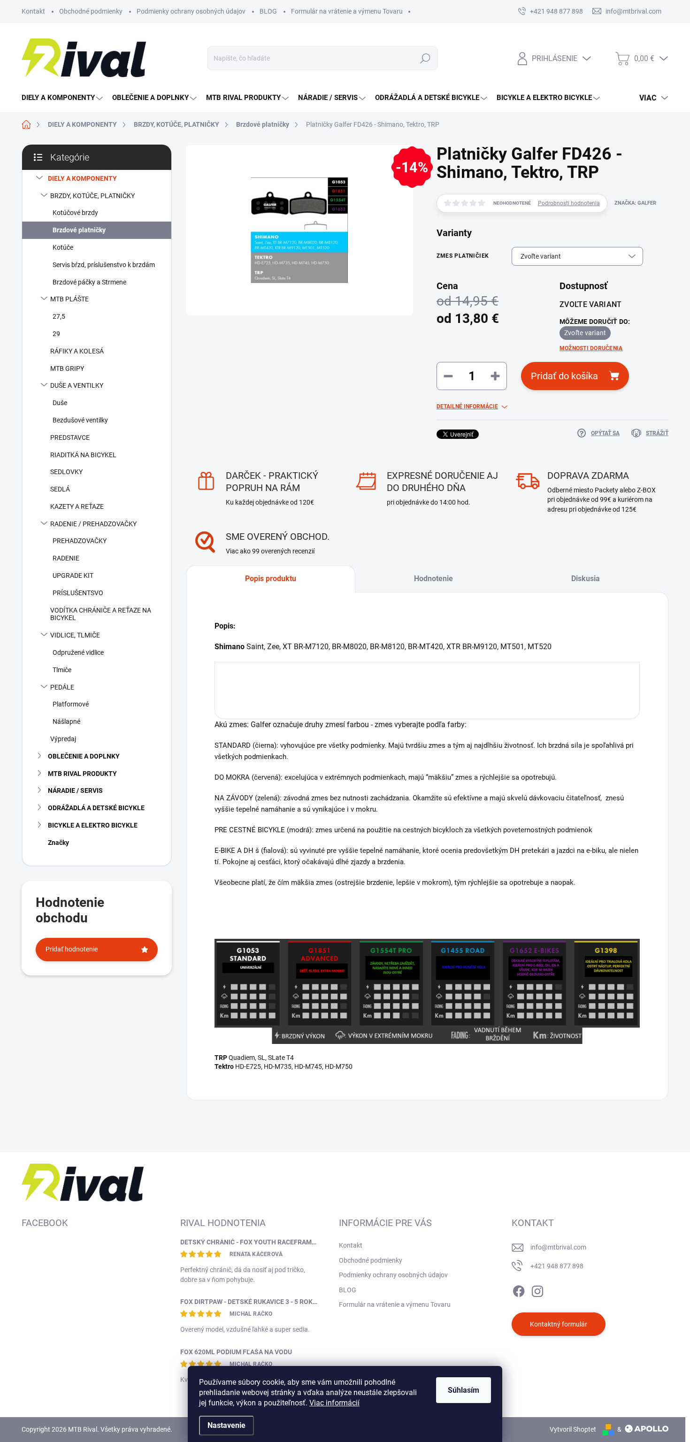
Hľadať (425, 58)
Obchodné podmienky (91, 11)
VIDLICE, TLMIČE (75, 635)
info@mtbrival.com (558, 1247)
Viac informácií (334, 1402)
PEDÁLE (62, 687)
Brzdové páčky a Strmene (89, 282)
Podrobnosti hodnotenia (569, 203)
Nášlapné (66, 721)
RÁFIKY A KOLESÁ (77, 351)
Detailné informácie (467, 406)
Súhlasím (463, 1390)
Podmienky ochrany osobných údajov (191, 11)
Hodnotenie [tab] (433, 578)
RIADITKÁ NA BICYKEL (83, 455)
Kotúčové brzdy (75, 212)
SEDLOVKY (66, 472)
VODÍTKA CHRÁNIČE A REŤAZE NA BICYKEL (100, 614)
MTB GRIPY (67, 368)
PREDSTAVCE (70, 437)
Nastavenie (226, 1425)
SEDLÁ (60, 489)
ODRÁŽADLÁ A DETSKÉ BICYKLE (96, 808)
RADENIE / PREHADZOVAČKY (93, 524)
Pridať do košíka (564, 376)
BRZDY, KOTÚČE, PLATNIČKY (92, 195)
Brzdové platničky (79, 230)
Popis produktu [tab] (270, 578)
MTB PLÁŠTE (69, 299)
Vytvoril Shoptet (573, 1429)
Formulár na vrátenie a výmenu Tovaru (347, 11)
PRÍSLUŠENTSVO (78, 593)
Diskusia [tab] (585, 578)
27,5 (59, 316)
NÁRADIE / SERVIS (75, 790)
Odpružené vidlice (78, 652)
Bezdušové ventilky (80, 420)
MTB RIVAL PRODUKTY (82, 773)
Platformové (71, 704)
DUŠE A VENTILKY (76, 385)
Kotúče (63, 247)
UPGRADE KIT (73, 575)
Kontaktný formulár (558, 1324)
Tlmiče (62, 670)
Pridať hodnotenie (72, 949)
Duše (60, 403)
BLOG (268, 11)
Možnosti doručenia (591, 348)
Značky (58, 842)
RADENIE (66, 558)
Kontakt (33, 11)
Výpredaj (63, 739)
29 (56, 333)
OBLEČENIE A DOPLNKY (84, 756)
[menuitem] (63, 98)
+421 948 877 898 (556, 1266)
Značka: (635, 203)
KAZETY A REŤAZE (77, 506)
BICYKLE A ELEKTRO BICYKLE (93, 825)
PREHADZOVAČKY (80, 541)
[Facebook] (519, 1289)
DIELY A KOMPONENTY (82, 178)
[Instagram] (537, 1289)
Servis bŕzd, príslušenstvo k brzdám (104, 264)
